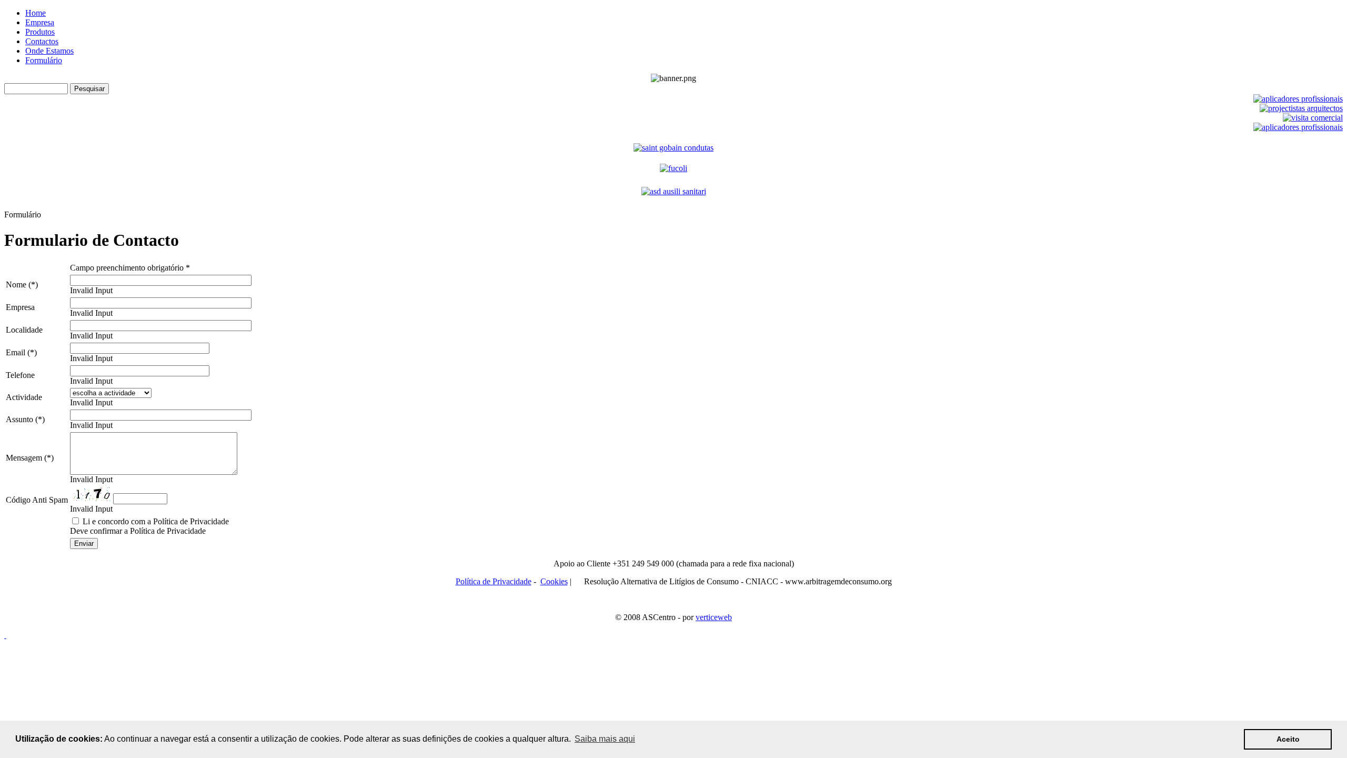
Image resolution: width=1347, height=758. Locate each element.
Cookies (554, 581)
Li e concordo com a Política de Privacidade (155, 521)
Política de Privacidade (493, 581)
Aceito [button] (1288, 739)
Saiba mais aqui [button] (605, 738)
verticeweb (714, 617)
